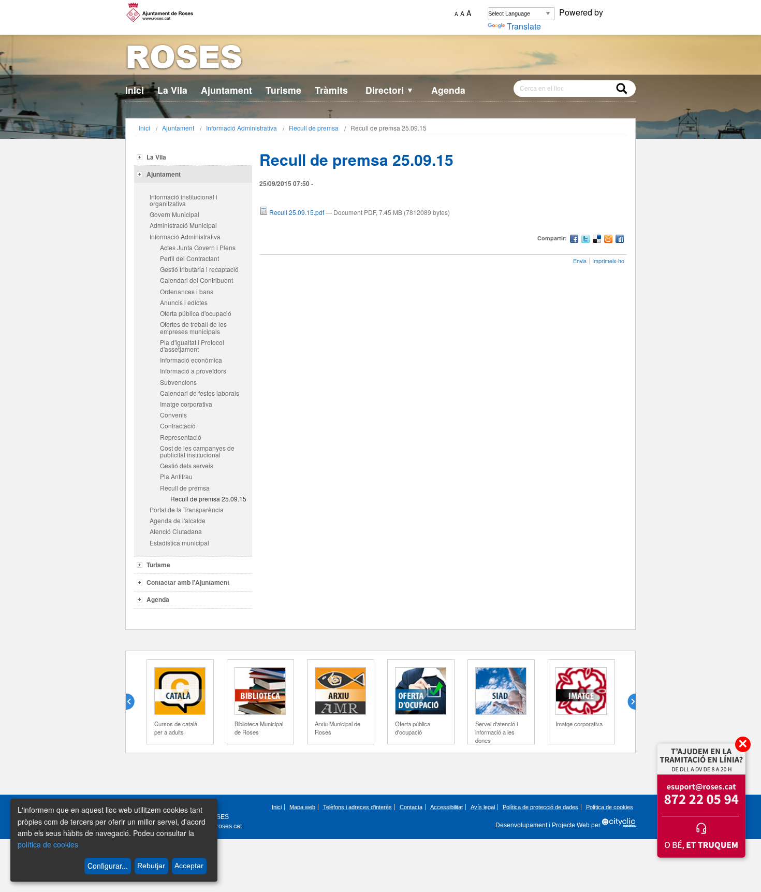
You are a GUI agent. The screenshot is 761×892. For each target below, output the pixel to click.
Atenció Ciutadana (176, 531)
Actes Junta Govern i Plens (198, 247)
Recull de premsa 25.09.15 (208, 498)
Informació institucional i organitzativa (183, 200)
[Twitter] (585, 240)
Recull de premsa (314, 127)
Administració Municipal (183, 225)
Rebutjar (151, 865)
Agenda (448, 89)
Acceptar (188, 865)
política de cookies (48, 844)
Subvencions (178, 382)
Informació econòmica (191, 359)
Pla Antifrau (176, 476)
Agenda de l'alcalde (178, 520)
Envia (580, 261)
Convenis (173, 414)
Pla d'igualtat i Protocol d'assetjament (192, 345)
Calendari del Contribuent (196, 280)
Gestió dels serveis (186, 465)
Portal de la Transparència (187, 509)
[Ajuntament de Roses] (380, 59)
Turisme (283, 89)
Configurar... (107, 865)
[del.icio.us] (597, 240)
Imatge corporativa (186, 403)
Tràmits (331, 89)
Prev (134, 702)
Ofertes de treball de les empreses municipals (193, 327)
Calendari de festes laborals (199, 393)
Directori (389, 89)
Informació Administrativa (241, 127)
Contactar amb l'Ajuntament (188, 582)
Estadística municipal (179, 542)
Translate (524, 26)
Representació (180, 437)
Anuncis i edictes (184, 302)
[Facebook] (574, 240)
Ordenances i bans (186, 291)
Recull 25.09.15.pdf (297, 212)
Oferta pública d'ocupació (195, 313)
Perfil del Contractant (189, 258)
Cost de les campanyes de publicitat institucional (197, 451)
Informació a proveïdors (193, 370)
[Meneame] (608, 240)
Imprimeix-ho (608, 261)
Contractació (178, 425)
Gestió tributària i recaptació (199, 269)
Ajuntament (226, 89)
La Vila (172, 89)
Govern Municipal (174, 214)
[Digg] (620, 240)
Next (627, 702)
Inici (134, 89)
